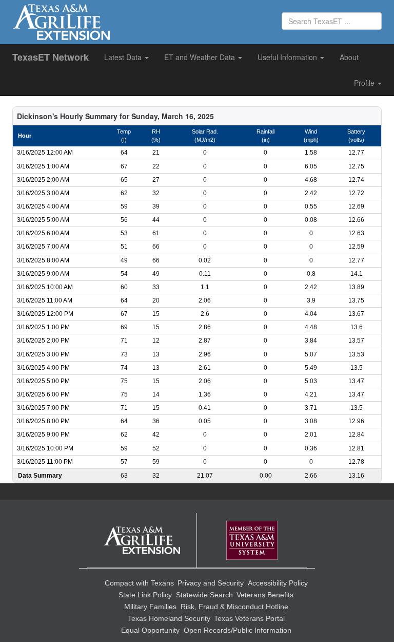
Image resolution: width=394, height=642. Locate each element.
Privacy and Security (211, 583)
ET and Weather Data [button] (200, 57)
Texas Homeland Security (169, 618)
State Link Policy (145, 595)
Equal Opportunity (150, 630)
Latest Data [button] (124, 57)
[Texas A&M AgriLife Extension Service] (142, 540)
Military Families (150, 606)
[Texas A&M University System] (252, 540)
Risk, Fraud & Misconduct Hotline (234, 606)
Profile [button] (365, 83)
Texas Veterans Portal (249, 618)
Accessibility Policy (278, 583)
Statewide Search (204, 595)
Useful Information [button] (288, 57)
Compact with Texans (139, 583)
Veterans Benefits (265, 595)
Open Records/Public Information (237, 630)
